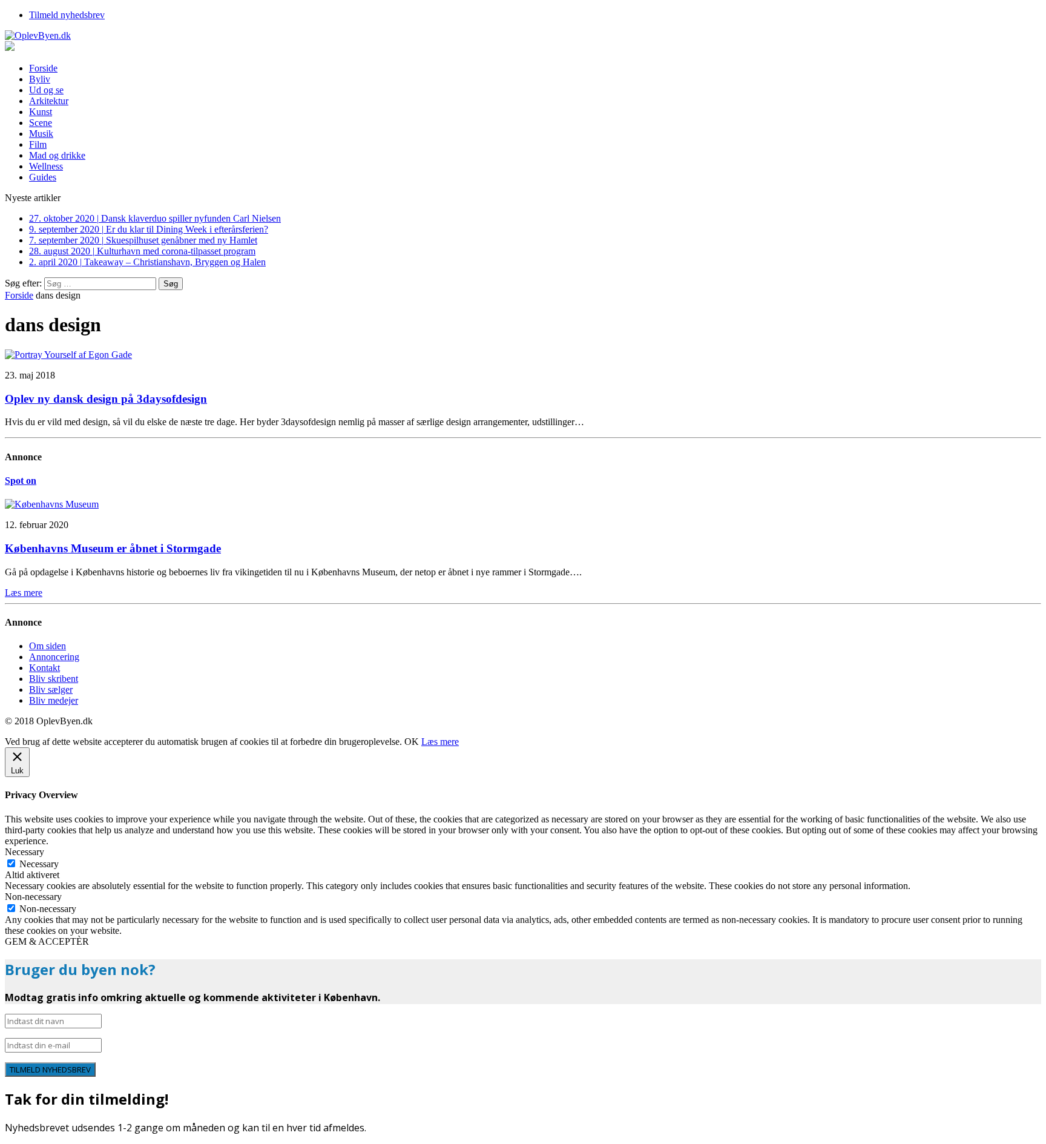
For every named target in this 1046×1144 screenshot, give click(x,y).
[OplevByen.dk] (523, 35)
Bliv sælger (51, 689)
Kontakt (44, 668)
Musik (41, 133)
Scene (40, 122)
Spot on (20, 480)
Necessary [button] (24, 852)
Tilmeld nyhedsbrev (67, 15)
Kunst (40, 112)
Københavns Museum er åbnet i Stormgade (113, 548)
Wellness (46, 166)
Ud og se (46, 90)
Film (38, 144)
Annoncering (54, 657)
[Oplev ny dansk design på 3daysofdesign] (68, 354)
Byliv (39, 79)
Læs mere (440, 741)
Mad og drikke (57, 155)
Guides (42, 177)
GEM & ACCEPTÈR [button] (47, 941)
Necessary (39, 864)
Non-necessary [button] (33, 896)
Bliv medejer (53, 700)
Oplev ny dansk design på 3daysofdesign (106, 398)
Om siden (47, 646)
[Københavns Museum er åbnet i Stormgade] (52, 504)
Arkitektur (48, 101)
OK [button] (411, 741)
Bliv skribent (53, 678)
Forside (43, 68)
